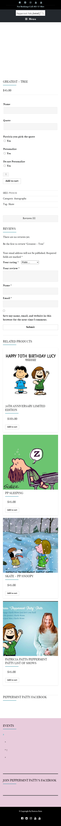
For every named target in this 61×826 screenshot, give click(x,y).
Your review (11, 268)
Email (7, 298)
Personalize (10, 149)
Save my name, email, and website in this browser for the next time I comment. (27, 318)
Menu (32, 19)
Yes (8, 141)
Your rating (11, 262)
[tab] (30, 218)
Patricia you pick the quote (19, 137)
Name (6, 104)
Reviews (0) (29, 218)
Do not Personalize (14, 162)
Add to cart (12, 181)
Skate (11, 204)
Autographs (20, 199)
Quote (7, 120)
